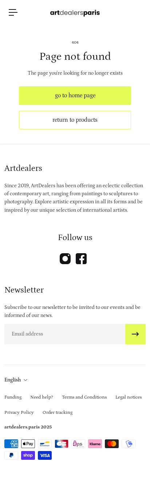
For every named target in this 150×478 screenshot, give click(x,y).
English (12, 380)
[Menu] (13, 12)
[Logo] (75, 12)
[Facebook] (81, 259)
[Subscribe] (135, 334)
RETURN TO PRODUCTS (75, 120)
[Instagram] (65, 259)
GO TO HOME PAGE (75, 95)
